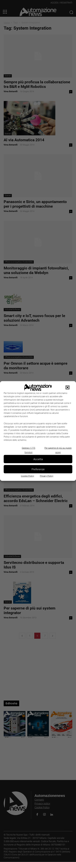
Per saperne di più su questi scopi (58, 450)
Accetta (38, 459)
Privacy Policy (46, 476)
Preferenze (38, 469)
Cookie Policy (27, 476)
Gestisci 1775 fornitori (28, 450)
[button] (67, 387)
